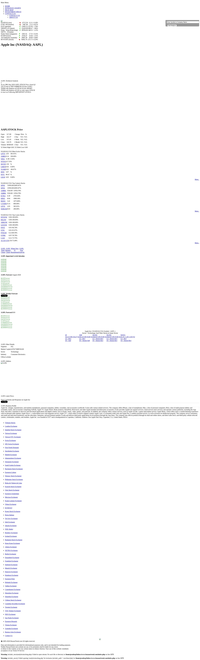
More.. (197, 179)
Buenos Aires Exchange (13, 632)
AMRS (3, 156)
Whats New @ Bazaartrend (15, 250)
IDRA (3, 198)
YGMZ (3, 169)
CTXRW (4, 204)
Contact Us (8, 636)
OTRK (3, 235)
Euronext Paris (10, 579)
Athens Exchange (11, 547)
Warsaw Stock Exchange (13, 476)
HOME (7, 6)
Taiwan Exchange (11, 433)
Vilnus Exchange (10, 504)
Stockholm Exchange (12, 451)
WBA (3, 159)
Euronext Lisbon (10, 472)
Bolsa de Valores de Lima (13, 483)
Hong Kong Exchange (12, 543)
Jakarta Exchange (11, 526)
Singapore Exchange (12, 462)
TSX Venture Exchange (13, 611)
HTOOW (4, 217)
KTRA (3, 196)
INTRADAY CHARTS (13, 8)
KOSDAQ (8, 508)
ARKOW (4, 222)
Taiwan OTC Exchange (13, 437)
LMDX (3, 167)
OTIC (3, 230)
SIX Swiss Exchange (12, 444)
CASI (3, 238)
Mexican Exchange (11, 497)
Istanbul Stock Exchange (13, 430)
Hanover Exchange (11, 572)
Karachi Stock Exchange (13, 486)
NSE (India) (9, 529)
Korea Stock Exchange (12, 511)
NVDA (3, 161)
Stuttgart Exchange (11, 565)
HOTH (3, 164)
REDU (3, 201)
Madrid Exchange (11, 455)
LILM (3, 177)
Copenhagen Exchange (12, 589)
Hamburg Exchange (11, 575)
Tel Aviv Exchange (11, 518)
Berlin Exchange (10, 554)
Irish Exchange (10, 522)
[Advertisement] (63, 63)
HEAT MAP (9, 10)
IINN (2, 172)
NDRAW (4, 209)
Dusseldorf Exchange (12, 557)
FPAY (3, 227)
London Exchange (11, 426)
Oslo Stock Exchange (12, 490)
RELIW (3, 220)
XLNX (99, 337)
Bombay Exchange (11, 533)
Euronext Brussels (11, 621)
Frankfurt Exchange (11, 561)
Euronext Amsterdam (12, 494)
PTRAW (4, 233)
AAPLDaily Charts (3, 250)
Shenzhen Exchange (11, 593)
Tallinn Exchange (11, 586)
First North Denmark (12, 447)
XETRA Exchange (11, 550)
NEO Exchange (10, 614)
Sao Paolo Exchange (12, 618)
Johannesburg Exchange (13, 458)
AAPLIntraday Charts (8, 250)
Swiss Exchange (10, 440)
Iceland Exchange (11, 536)
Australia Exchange (11, 628)
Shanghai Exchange (11, 596)
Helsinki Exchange (11, 582)
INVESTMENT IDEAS (13, 12)
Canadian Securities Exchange (15, 604)
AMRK (3, 191)
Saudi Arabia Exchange (13, 465)
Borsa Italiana (9, 515)
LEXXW (4, 225)
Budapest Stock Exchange (13, 540)
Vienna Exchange (11, 625)
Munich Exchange (11, 568)
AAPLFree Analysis (21, 250)
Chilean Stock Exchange (13, 600)
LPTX (3, 154)
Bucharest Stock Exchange (14, 469)
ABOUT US (13, 17)
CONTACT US (10, 14)
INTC (3, 174)
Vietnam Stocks (10, 423)
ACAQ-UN (5, 240)
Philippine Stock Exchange (14, 479)
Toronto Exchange (11, 607)
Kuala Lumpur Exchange (13, 501)
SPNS (3, 185)
